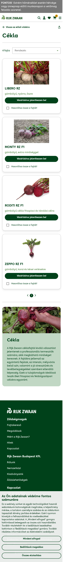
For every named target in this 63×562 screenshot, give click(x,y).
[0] (54, 18)
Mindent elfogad (31, 539)
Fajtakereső (14, 425)
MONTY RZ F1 (14, 147)
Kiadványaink (15, 474)
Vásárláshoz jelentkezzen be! (31, 100)
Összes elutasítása (31, 556)
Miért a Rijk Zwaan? (18, 437)
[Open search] (39, 17)
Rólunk (11, 462)
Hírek (10, 443)
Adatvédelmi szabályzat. (42, 532)
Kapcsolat (13, 448)
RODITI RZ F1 (14, 205)
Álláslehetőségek (17, 480)
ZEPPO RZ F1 (14, 264)
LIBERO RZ (12, 88)
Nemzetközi (14, 468)
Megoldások (14, 431)
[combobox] (36, 50)
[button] (16, 27)
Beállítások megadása (31, 547)
